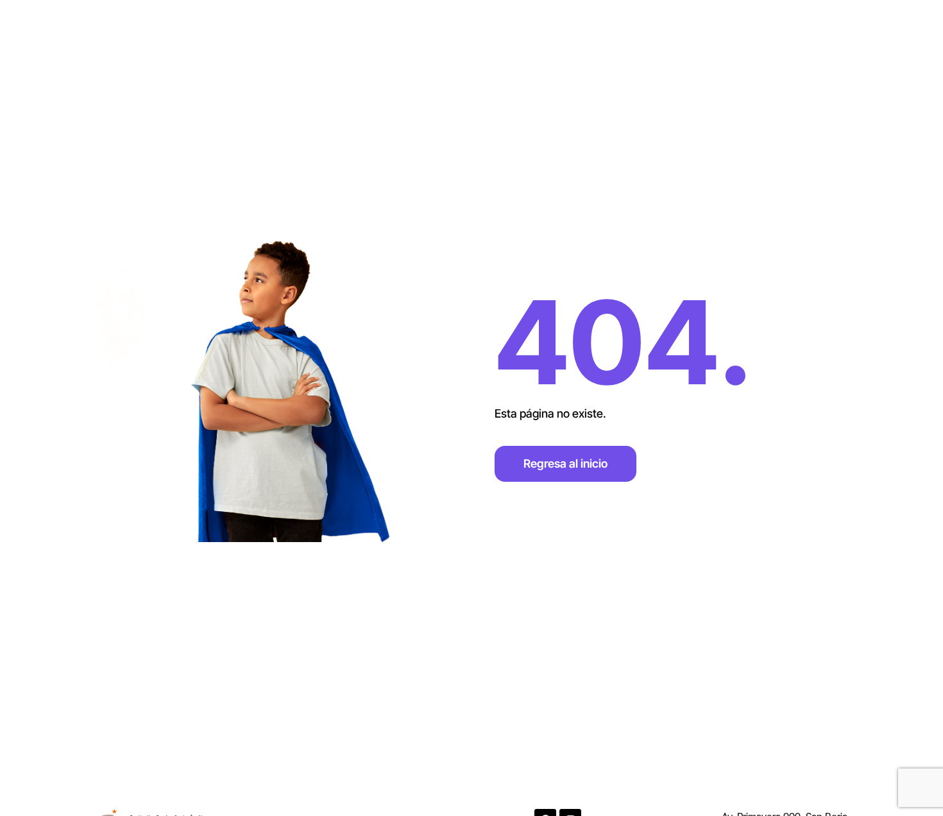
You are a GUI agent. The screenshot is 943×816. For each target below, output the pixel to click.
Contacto (639, 33)
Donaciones (717, 33)
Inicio (505, 33)
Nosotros (567, 33)
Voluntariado (804, 33)
